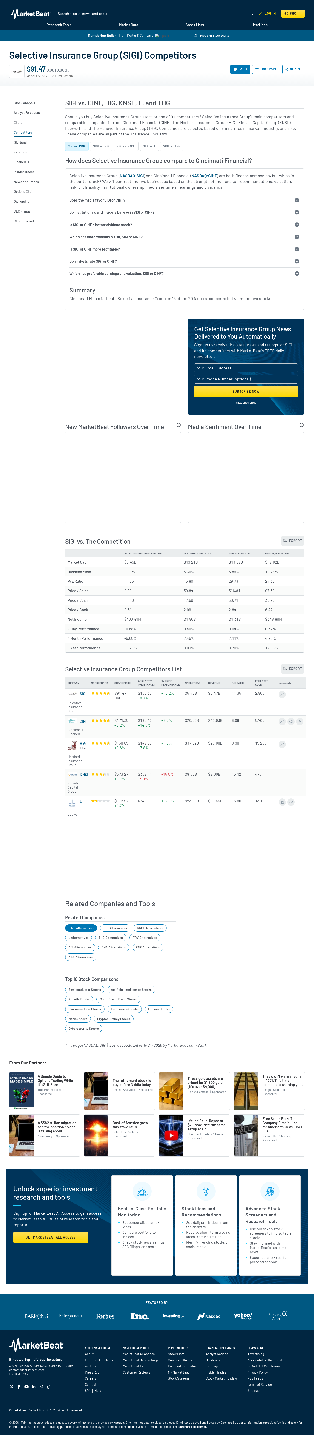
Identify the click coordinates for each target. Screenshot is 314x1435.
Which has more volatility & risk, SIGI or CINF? (106, 237)
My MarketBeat (178, 1372)
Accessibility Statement (264, 1360)
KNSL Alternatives (150, 928)
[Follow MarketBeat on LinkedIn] (34, 1386)
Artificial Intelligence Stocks (131, 989)
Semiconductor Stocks (85, 989)
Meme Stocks (78, 1019)
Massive (119, 1422)
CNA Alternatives (114, 947)
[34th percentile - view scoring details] (100, 800)
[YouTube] (27, 1386)
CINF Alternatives (81, 928)
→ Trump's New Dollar (100, 35)
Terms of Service (259, 1384)
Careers (90, 1378)
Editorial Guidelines (99, 1360)
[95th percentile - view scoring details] (100, 743)
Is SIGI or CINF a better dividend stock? (100, 224)
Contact (90, 1384)
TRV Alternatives (145, 937)
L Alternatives (79, 937)
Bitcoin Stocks (159, 1009)
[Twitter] (12, 1386)
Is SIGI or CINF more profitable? (94, 249)
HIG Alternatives (115, 928)
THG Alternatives (111, 937)
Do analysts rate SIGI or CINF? (93, 261)
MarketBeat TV (133, 1366)
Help (97, 1390)
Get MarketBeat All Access (51, 1237)
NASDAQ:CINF (204, 175)
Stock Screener (179, 1378)
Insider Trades (216, 1372)
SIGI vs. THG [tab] (171, 146)
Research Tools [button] (58, 25)
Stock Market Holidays (222, 1378)
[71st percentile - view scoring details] (100, 774)
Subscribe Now (246, 391)
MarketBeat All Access (139, 1354)
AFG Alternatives (81, 957)
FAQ (87, 1390)
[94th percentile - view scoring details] (100, 693)
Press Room (93, 1372)
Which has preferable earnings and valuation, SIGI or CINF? (116, 273)
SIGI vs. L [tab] (149, 146)
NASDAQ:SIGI (132, 175)
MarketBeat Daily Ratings (140, 1360)
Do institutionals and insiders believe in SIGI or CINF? (111, 212)
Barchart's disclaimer (192, 1427)
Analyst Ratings (217, 1354)
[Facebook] (19, 1386)
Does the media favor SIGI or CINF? (97, 200)
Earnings (212, 1366)
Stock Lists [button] (195, 25)
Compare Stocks (180, 1360)
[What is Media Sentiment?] (301, 425)
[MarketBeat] (30, 13)
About (89, 1354)
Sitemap (253, 1390)
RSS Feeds (255, 1378)
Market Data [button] (128, 25)
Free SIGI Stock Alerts (214, 35)
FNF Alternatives (148, 947)
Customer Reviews (136, 1372)
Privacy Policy (257, 1372)
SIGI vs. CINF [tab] (77, 146)
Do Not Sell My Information (266, 1366)
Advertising (255, 1354)
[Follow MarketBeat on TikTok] (49, 1386)
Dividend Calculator (182, 1366)
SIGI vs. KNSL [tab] (126, 146)
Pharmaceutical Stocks (85, 1009)
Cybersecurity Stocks (84, 1028)
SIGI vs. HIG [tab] (101, 146)
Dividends (213, 1360)
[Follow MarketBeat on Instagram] (42, 1386)
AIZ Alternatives (80, 947)
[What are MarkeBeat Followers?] (178, 425)
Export (295, 541)
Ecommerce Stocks (124, 1009)
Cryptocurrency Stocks (113, 1019)
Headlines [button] (259, 25)
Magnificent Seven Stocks (118, 999)
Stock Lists (176, 1354)
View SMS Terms (246, 402)
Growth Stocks (79, 999)
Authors (90, 1366)
